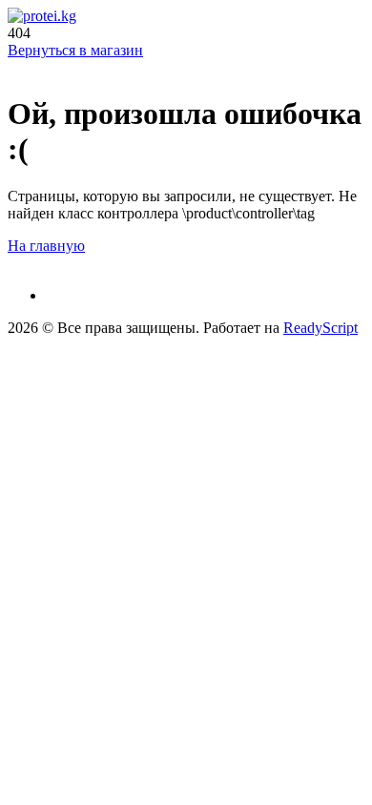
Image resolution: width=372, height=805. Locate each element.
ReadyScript (320, 328)
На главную (46, 245)
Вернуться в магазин (75, 50)
